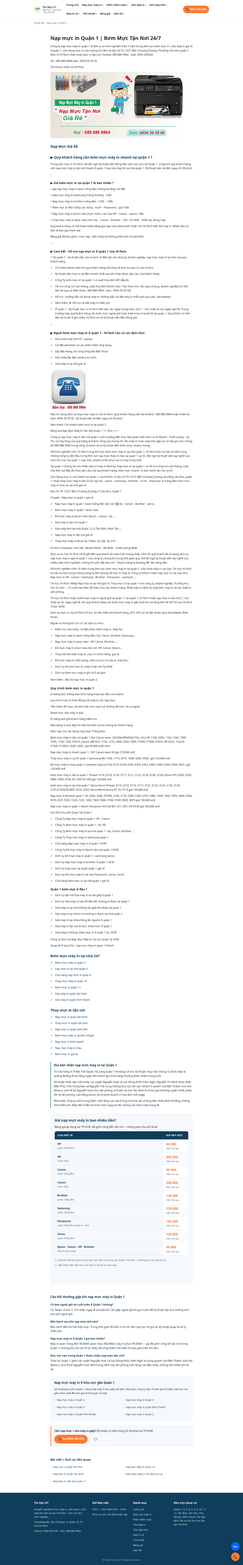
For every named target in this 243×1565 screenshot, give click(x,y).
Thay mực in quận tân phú (71, 1023)
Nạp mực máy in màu (68, 1048)
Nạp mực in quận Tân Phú (67, 1466)
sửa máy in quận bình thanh (72, 1000)
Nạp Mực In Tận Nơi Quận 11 (69, 1481)
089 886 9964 (73, 1530)
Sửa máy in (138, 4)
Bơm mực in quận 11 (68, 987)
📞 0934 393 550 (196, 9)
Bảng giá (105, 13)
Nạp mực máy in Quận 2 (140, 1414)
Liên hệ (119, 13)
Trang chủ (72, 4)
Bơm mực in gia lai (66, 1054)
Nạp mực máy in (92, 4)
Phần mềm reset (117, 4)
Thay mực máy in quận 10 (71, 981)
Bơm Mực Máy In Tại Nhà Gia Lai (144, 1474)
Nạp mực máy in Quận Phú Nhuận (76, 1414)
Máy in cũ (73, 13)
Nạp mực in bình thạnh (69, 1041)
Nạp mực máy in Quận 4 (140, 1399)
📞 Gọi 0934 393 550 (71, 1439)
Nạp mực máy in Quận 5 (71, 1407)
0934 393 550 (50, 1530)
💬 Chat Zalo (102, 1439)
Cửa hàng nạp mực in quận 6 (73, 975)
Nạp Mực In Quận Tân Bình (68, 1474)
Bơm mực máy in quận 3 (70, 962)
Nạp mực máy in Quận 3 (71, 1399)
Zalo (235, 1546)
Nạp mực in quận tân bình (71, 1017)
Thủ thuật (90, 13)
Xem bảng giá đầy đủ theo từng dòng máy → (88, 1274)
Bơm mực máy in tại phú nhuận (74, 1035)
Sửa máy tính (158, 4)
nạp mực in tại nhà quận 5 (71, 969)
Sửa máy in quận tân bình (71, 993)
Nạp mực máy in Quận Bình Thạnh (145, 1407)
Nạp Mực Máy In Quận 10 (140, 1466)
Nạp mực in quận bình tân (71, 1029)
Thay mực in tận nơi (67, 1010)
